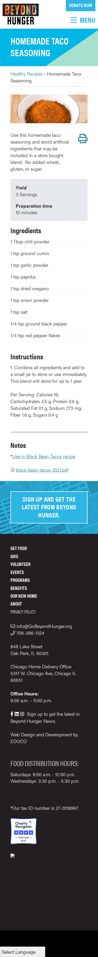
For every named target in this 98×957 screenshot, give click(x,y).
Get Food (18, 548)
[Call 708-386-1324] (13, 632)
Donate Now (80, 5)
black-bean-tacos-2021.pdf (42, 469)
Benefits (18, 588)
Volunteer (20, 564)
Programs (20, 580)
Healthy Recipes (26, 73)
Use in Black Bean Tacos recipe (43, 456)
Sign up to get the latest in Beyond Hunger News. (45, 717)
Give (14, 556)
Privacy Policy (23, 611)
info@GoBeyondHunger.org (44, 626)
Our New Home (23, 595)
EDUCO (18, 741)
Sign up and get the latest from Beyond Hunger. (49, 506)
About (16, 603)
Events (17, 572)
